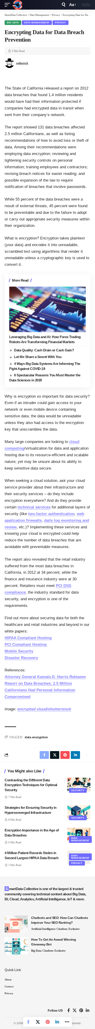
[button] (8, 5)
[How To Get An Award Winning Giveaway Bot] (16, 945)
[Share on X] (38, 1022)
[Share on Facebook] (28, 1022)
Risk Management (80, 839)
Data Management (37, 22)
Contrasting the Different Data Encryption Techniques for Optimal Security (31, 785)
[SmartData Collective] (17, 5)
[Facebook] (68, 1010)
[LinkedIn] (87, 1010)
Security (77, 790)
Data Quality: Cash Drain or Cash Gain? (44, 350)
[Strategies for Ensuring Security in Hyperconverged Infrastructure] (78, 812)
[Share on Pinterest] (47, 1022)
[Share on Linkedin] (57, 1022)
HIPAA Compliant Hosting (28, 638)
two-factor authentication (51, 514)
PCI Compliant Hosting (26, 644)
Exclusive (74, 929)
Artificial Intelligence (43, 929)
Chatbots (62, 929)
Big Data (13, 22)
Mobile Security (19, 651)
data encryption (36, 737)
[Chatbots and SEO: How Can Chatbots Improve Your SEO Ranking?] (16, 924)
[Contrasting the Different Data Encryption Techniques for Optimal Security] (78, 784)
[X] (74, 1010)
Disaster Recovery (21, 658)
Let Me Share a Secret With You (37, 357)
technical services (34, 507)
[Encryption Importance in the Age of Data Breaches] (78, 835)
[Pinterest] (81, 1010)
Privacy (60, 22)
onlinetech (22, 63)
